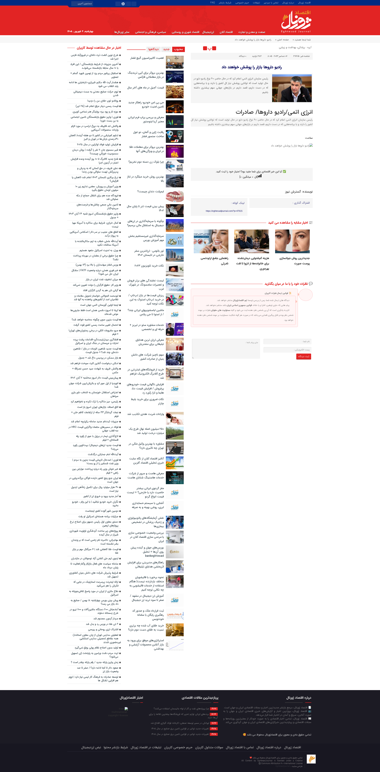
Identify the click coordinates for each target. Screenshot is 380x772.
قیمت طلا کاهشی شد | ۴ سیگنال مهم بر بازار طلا (95, 551)
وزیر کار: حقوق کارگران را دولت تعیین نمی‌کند (95, 285)
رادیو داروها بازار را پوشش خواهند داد (252, 67)
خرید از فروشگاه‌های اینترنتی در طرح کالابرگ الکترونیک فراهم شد (146, 373)
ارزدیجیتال (208, 32)
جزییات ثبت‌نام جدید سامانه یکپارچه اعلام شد (94, 422)
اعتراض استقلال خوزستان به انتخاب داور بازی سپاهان (94, 394)
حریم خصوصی (242, 2)
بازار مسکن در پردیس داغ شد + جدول (98, 358)
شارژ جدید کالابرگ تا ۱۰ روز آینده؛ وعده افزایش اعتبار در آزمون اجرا (94, 161)
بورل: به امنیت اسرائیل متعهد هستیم (99, 250)
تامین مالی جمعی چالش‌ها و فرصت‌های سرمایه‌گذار (97, 207)
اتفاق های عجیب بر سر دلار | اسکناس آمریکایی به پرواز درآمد (94, 234)
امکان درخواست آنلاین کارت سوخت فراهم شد (94, 363)
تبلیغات (256, 2)
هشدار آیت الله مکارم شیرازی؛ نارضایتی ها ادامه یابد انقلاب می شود (93, 84)
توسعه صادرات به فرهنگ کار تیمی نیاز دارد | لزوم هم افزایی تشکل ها (93, 679)
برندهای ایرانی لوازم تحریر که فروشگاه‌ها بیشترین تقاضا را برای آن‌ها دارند (183, 715)
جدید (166, 49)
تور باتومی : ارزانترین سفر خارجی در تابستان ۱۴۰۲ (149, 253)
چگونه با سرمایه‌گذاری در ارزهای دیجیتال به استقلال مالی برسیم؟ (145, 223)
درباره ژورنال (288, 2)
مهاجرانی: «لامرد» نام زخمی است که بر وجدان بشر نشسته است (94, 542)
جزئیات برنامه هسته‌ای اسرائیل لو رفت (98, 517)
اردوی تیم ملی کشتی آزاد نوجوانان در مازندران (94, 559)
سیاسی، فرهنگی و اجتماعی (150, 32)
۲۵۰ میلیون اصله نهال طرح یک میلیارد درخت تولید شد (146, 431)
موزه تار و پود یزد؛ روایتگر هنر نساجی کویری (95, 112)
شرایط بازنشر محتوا (116, 747)
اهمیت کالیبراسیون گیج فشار (147, 58)
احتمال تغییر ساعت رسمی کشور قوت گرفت (95, 325)
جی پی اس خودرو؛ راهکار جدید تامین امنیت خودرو (146, 104)
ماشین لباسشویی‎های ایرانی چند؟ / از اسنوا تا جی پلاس (146, 312)
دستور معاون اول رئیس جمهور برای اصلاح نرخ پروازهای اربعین (94, 524)
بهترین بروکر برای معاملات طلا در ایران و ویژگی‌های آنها (146, 149)
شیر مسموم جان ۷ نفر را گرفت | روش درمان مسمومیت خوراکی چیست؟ (95, 152)
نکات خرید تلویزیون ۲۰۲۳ (149, 266)
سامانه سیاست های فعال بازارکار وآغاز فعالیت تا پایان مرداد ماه (94, 566)
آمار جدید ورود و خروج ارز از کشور (101, 496)
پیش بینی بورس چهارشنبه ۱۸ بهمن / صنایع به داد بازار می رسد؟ (94, 602)
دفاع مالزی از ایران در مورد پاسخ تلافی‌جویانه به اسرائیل (93, 593)
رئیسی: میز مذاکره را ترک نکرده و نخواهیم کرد (94, 402)
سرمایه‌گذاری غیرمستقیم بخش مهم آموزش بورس (146, 238)
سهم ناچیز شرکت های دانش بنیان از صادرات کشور (147, 357)
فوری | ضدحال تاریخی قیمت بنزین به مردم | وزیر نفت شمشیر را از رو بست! (95, 462)
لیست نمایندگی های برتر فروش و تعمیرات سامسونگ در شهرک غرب (145, 284)
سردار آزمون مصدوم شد (105, 619)
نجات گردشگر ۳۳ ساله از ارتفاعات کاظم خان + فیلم (94, 414)
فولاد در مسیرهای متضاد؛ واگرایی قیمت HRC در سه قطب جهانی (93, 429)
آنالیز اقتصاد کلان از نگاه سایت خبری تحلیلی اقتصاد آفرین (146, 460)
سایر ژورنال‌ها (121, 32)
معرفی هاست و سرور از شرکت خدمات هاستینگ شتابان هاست (145, 475)
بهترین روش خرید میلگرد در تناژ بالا (145, 179)
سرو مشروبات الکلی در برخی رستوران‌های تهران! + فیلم (93, 332)
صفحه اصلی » (282, 40)
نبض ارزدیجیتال (91, 747)
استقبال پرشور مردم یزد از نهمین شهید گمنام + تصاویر (94, 75)
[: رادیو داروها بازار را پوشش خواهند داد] (194, 48)
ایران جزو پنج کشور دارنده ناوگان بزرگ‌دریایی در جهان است (93, 480)
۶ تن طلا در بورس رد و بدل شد (102, 624)
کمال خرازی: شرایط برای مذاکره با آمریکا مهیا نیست (95, 225)
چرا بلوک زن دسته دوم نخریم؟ (146, 162)
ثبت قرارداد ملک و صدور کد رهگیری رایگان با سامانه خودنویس (148, 615)
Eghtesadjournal (283, 766)
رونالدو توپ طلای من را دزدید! (102, 101)
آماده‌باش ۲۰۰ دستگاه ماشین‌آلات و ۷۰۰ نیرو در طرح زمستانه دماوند (94, 611)
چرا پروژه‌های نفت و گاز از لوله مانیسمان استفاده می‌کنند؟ (185, 708)
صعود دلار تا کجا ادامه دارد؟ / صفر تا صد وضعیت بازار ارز (97, 670)
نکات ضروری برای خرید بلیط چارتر (147, 401)
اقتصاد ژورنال (304, 2)
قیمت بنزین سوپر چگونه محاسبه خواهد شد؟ (95, 320)
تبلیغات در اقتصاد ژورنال (146, 747)
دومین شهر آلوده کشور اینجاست (101, 511)
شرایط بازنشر (225, 2)
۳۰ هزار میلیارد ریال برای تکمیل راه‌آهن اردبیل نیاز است (94, 489)
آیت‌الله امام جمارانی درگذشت (103, 454)
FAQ (212, 2)
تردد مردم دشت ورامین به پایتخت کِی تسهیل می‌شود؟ (94, 655)
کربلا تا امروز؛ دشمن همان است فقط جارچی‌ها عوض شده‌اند (94, 312)
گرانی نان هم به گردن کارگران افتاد (100, 290)
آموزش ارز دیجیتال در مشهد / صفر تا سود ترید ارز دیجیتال (147, 598)
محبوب (178, 49)
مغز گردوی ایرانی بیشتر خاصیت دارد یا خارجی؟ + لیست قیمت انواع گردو (145, 492)
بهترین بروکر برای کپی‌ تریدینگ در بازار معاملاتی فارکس (146, 75)
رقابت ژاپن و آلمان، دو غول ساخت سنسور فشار (148, 134)
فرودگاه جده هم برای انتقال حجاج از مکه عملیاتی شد (97, 197)
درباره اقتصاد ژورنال (268, 747)
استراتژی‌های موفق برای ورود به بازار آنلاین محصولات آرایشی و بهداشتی (145, 644)
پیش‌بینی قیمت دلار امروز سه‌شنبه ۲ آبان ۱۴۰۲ (94, 378)
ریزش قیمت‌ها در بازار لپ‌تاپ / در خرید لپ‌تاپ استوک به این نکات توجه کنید (146, 299)
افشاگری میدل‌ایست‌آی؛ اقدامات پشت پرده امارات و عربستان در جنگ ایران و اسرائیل (95, 341)
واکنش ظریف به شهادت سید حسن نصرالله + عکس (95, 371)
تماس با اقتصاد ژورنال (240, 747)
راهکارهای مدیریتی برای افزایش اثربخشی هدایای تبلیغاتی (145, 564)
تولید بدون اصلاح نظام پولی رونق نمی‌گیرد (96, 648)
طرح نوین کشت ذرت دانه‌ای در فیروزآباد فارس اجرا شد (94, 57)
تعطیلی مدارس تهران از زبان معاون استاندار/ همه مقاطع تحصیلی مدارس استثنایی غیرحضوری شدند (97, 638)
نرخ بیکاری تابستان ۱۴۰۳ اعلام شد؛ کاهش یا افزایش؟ (95, 179)
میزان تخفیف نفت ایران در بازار (102, 280)
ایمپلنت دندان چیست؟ (150, 191)
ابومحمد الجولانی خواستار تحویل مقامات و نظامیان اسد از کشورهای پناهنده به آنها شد (96, 298)
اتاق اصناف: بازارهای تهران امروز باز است (97, 407)
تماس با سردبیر (271, 2)
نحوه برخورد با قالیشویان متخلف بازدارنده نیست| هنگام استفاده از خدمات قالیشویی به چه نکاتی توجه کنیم (146, 583)
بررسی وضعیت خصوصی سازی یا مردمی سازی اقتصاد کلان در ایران (146, 537)
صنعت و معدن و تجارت (251, 32)
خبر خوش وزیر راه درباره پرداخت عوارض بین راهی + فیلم (95, 471)
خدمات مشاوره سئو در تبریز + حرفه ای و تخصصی (147, 327)
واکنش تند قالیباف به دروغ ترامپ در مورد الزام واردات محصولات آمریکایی (94, 128)
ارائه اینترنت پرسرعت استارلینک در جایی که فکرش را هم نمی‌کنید (95, 584)
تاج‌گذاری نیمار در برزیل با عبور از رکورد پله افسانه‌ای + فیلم (97, 438)
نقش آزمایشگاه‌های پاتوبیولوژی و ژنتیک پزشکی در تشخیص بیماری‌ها (146, 522)
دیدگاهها (153, 49)
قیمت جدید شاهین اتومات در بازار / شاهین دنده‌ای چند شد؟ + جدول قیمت (95, 351)
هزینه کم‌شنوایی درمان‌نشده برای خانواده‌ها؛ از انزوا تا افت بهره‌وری (252, 263)
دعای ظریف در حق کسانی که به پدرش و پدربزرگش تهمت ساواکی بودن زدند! (97, 170)
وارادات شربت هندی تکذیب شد (145, 414)
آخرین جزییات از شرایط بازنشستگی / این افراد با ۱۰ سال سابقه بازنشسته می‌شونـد (94, 66)
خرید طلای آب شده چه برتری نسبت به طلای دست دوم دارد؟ (146, 627)
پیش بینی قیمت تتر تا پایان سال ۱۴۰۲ (145, 208)
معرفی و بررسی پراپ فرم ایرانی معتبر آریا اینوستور (146, 119)
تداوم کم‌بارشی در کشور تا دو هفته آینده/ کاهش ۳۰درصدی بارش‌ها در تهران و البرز (93, 137)
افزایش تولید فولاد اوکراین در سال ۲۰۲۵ (97, 145)
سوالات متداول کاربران (209, 747)
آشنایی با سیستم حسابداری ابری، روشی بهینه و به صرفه (148, 505)
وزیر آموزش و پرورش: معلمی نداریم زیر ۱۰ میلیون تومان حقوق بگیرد (96, 188)
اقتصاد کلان (226, 32)
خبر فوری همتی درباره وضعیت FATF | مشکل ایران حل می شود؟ (94, 272)
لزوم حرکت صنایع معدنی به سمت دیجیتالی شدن (95, 94)
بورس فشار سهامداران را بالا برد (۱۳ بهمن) (97, 265)
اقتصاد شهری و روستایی (185, 32)
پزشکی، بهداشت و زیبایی (292, 47)
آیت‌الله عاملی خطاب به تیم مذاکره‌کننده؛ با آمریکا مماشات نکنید (96, 243)
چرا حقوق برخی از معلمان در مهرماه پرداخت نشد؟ (95, 258)
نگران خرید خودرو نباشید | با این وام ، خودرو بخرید (95, 504)
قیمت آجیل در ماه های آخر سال (145, 87)
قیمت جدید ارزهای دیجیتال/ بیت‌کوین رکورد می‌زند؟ (95, 447)
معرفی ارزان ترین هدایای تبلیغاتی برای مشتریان (150, 342)
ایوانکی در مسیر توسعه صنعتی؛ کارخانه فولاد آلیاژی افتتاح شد (183, 723)
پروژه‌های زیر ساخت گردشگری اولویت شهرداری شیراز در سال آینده (93, 533)
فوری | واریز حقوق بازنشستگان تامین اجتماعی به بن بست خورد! (94, 119)
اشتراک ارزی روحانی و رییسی (103, 630)
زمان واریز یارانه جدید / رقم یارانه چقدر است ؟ (94, 662)
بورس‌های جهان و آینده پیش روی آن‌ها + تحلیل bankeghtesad (147, 551)
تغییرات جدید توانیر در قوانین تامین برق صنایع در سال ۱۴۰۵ (183, 728)
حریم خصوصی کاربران (178, 747)
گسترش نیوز (293, 191)
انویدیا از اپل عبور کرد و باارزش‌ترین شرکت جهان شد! (93, 385)
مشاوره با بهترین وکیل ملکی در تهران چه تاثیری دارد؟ (146, 446)
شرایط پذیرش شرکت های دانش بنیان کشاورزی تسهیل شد (93, 575)
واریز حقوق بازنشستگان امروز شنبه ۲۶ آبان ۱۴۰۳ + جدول (93, 216)
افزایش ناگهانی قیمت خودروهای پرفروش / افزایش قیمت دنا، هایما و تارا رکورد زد (145, 388)
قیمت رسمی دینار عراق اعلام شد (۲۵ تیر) (97, 106)
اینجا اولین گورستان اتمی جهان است (99, 305)
